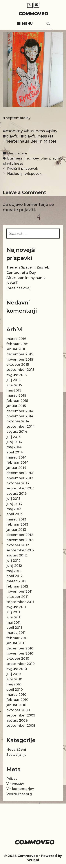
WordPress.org (19, 794)
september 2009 (20, 715)
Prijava (12, 779)
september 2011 (20, 602)
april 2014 (14, 452)
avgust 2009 (17, 720)
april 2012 (14, 576)
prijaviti (27, 209)
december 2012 (19, 535)
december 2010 (19, 648)
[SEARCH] (48, 24)
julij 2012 (13, 561)
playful (55, 158)
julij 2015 (13, 380)
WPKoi (33, 860)
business (15, 158)
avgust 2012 (16, 555)
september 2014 (20, 427)
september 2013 (20, 488)
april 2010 (14, 690)
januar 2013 (16, 530)
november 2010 (19, 653)
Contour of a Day (21, 273)
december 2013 (19, 473)
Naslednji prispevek (24, 173)
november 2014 (20, 416)
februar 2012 (17, 586)
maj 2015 (13, 390)
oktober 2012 (17, 545)
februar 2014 (17, 463)
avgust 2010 (16, 669)
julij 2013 (13, 499)
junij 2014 (14, 442)
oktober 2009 (18, 710)
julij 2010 (13, 674)
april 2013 (14, 514)
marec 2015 (16, 395)
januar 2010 (16, 705)
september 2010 (20, 664)
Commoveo (33, 13)
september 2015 (20, 370)
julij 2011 (13, 612)
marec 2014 (16, 457)
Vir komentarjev (20, 789)
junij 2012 (14, 566)
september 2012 (20, 550)
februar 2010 (17, 700)
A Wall (11, 283)
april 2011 (14, 628)
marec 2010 (16, 695)
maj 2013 (13, 509)
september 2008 (20, 726)
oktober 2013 (17, 483)
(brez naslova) (18, 288)
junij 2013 (14, 504)
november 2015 (19, 360)
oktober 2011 (17, 597)
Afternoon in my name (26, 278)
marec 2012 (16, 581)
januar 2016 (16, 349)
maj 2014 (14, 447)
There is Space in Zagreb (27, 267)
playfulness (13, 163)
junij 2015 (14, 385)
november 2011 (19, 592)
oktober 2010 (17, 659)
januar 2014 (16, 468)
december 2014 (20, 411)
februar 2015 (17, 401)
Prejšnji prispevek (22, 168)
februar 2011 (17, 638)
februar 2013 (17, 524)
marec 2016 (16, 339)
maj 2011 (13, 623)
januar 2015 (16, 406)
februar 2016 (17, 344)
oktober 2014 (17, 421)
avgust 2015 (16, 375)
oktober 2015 (17, 365)
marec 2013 (16, 519)
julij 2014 (13, 437)
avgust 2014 (16, 432)
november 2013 (19, 478)
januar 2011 (15, 643)
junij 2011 (13, 617)
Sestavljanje (16, 755)
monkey (31, 158)
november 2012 (19, 540)
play (43, 158)
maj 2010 (13, 684)
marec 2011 (16, 633)
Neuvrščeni (17, 153)
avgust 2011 (16, 607)
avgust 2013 (16, 494)
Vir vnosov (15, 784)
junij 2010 (14, 679)
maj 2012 (13, 571)
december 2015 (19, 354)
